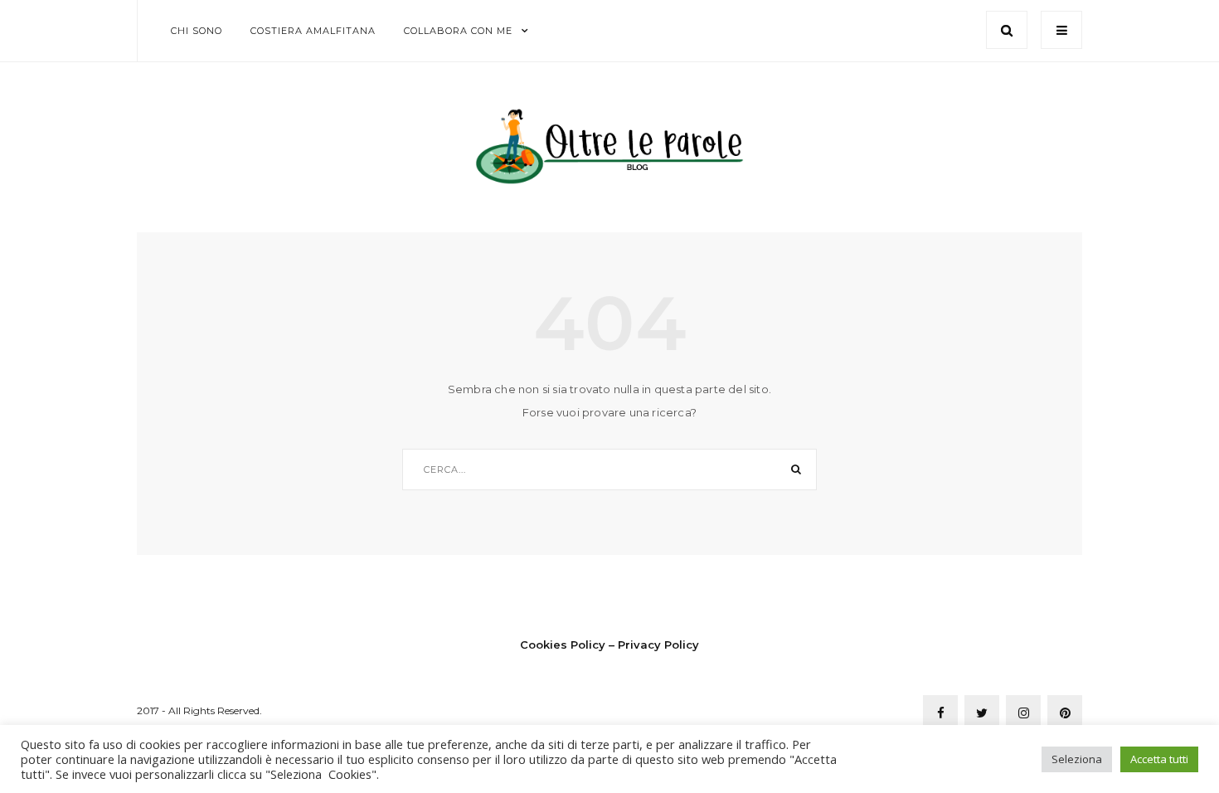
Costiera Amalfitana (313, 30)
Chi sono (196, 30)
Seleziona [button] (1076, 759)
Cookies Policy (562, 644)
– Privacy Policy (654, 644)
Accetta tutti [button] (1159, 759)
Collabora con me (458, 30)
